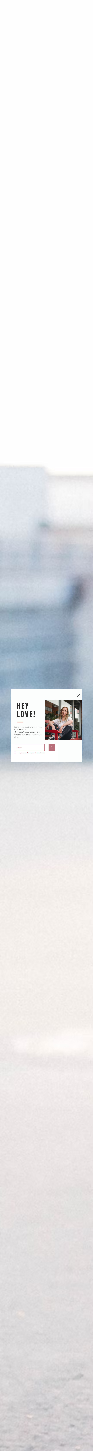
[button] (78, 695)
